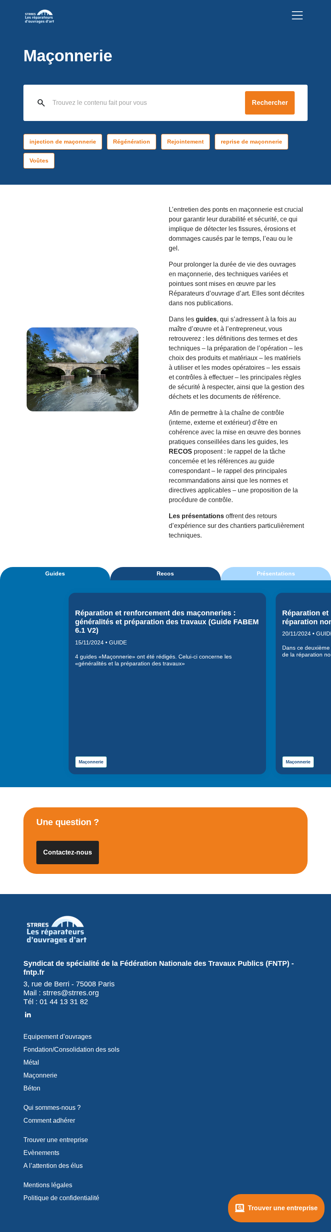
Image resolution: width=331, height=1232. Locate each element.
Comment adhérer (49, 1120)
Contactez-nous (67, 852)
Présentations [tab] (276, 573)
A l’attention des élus (53, 1165)
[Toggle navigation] (297, 17)
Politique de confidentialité (61, 1197)
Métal (31, 1062)
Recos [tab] (165, 573)
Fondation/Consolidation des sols (71, 1049)
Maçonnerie (91, 761)
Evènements (41, 1152)
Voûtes (38, 160)
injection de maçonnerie (62, 141)
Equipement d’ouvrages (57, 1036)
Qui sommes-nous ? (52, 1107)
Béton (31, 1088)
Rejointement (185, 141)
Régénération (131, 141)
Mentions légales (47, 1185)
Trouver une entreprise (283, 1208)
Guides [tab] (55, 573)
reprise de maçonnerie (251, 141)
